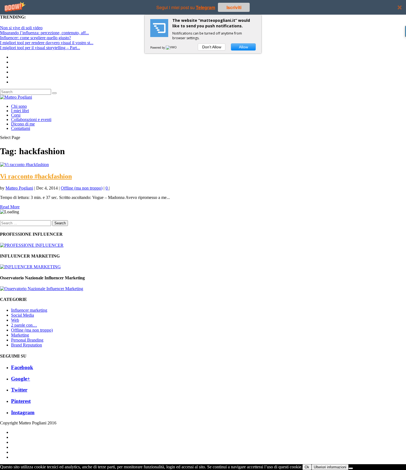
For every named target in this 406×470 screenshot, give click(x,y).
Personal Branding (27, 340)
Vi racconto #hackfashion (36, 176)
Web (15, 320)
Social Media (22, 315)
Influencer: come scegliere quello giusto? (35, 37)
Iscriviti (233, 7)
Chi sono (19, 106)
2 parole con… (24, 325)
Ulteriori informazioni (330, 467)
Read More (10, 206)
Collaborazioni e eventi (31, 119)
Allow (243, 47)
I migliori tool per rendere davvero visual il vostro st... (46, 42)
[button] (203, 7)
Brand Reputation (26, 345)
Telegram (205, 7)
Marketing (20, 335)
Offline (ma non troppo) (81, 188)
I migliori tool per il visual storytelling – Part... (40, 47)
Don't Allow (211, 47)
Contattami (20, 128)
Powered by (158, 47)
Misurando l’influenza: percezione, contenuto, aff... (44, 32)
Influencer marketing (29, 310)
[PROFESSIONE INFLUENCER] (32, 245)
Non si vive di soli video (21, 27)
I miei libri (20, 110)
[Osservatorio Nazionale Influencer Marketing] (41, 288)
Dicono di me (23, 124)
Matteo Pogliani (19, 188)
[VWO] (171, 47)
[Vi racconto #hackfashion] (24, 164)
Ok (307, 467)
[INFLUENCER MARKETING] (30, 266)
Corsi (15, 115)
